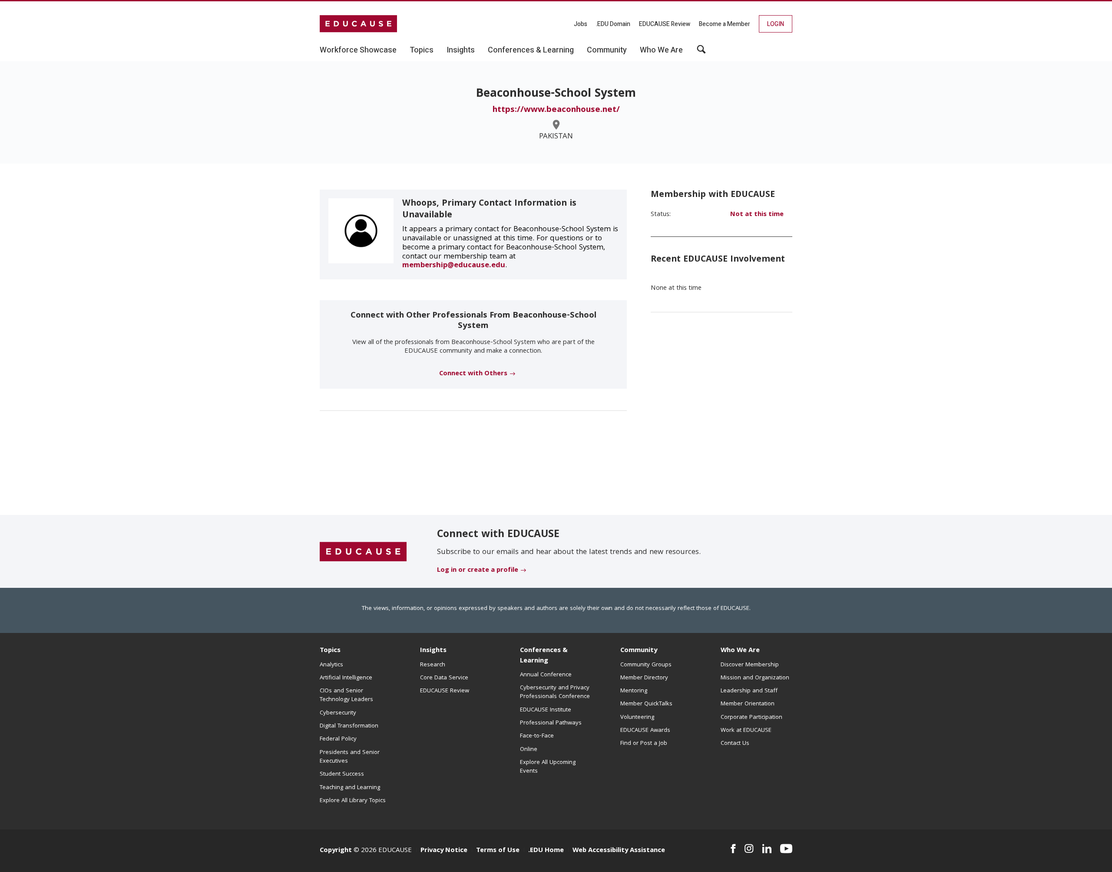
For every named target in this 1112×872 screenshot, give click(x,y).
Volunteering (637, 717)
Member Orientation (747, 704)
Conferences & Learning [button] (531, 50)
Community (638, 650)
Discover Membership (750, 665)
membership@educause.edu (453, 265)
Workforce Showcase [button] (358, 50)
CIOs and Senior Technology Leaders (346, 695)
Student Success (342, 774)
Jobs (580, 24)
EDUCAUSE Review (664, 24)
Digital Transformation (349, 726)
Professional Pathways (551, 723)
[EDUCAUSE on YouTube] (786, 848)
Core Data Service (444, 678)
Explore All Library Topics (353, 801)
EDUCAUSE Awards (645, 730)
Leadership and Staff (749, 691)
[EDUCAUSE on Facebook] (733, 848)
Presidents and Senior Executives (350, 757)
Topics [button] (422, 50)
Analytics (331, 665)
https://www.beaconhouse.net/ (556, 110)
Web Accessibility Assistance (619, 850)
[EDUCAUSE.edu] (358, 24)
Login (775, 24)
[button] (701, 52)
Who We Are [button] (661, 50)
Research (432, 665)
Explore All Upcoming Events (548, 767)
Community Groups (646, 665)
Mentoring (633, 691)
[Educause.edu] (363, 551)
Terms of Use (498, 850)
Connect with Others (473, 374)
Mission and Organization (755, 678)
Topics (330, 650)
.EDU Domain (613, 24)
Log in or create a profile (477, 570)
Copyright (336, 850)
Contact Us (735, 743)
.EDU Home (546, 850)
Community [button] (607, 50)
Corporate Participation (751, 717)
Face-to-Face (537, 736)
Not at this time (757, 214)
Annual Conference (546, 675)
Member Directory (644, 678)
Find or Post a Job (643, 743)
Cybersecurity (338, 713)
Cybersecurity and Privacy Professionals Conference (555, 692)
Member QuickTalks (646, 704)
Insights (433, 650)
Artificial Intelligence (346, 678)
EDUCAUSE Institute (545, 710)
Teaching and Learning (350, 788)
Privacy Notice (443, 850)
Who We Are (740, 650)
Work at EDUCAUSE (746, 730)
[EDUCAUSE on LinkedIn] (767, 848)
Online (528, 749)
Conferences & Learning (544, 655)
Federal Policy (338, 739)
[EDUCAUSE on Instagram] (749, 848)
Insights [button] (461, 50)
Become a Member (724, 24)
